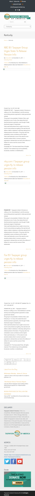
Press (10, 59)
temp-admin (9, 58)
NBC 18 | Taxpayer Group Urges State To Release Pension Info (16, 51)
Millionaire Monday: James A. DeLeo (15, 373)
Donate (24, 1)
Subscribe (16, 1)
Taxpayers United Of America (17, 16)
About (11, 1)
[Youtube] (20, 464)
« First (15, 360)
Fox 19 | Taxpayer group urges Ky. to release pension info (15, 258)
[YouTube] (19, 10)
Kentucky (6, 59)
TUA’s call (6, 62)
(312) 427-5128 (17, 4)
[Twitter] (16, 10)
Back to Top (28, 155)
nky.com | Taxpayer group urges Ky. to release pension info (16, 165)
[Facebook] (17, 10)
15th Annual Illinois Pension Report (15, 382)
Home (5, 40)
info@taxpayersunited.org (17, 7)
